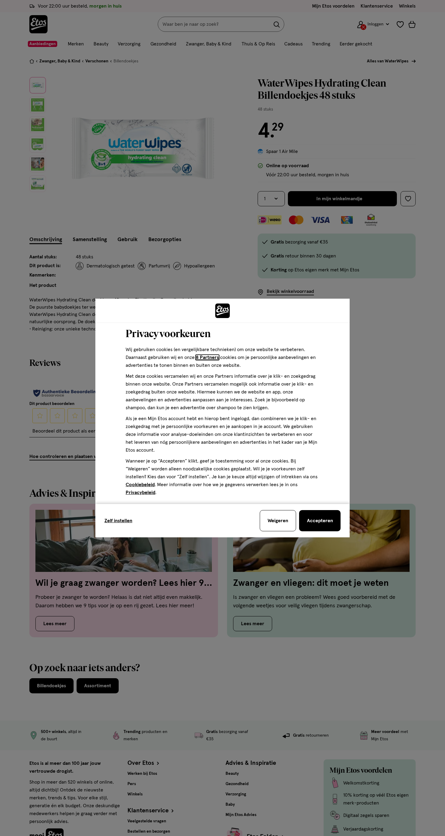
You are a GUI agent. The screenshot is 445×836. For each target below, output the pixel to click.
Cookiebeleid (140, 484)
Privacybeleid (140, 492)
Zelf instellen (118, 520)
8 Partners (207, 357)
